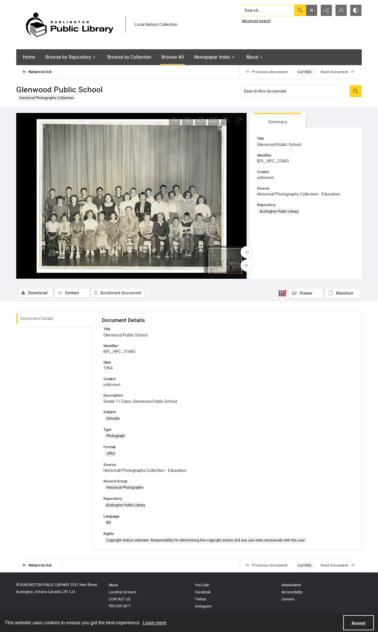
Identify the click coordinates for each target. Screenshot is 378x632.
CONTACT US (119, 599)
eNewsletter (291, 585)
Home (29, 57)
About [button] (252, 57)
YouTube (202, 585)
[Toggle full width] (246, 252)
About (113, 585)
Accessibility (291, 592)
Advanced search (256, 21)
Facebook (203, 592)
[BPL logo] (69, 24)
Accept (358, 622)
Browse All (172, 57)
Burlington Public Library (279, 211)
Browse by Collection (129, 57)
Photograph (115, 436)
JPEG (110, 454)
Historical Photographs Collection (46, 98)
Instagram (203, 606)
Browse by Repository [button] (68, 57)
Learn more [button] (155, 622)
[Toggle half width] (246, 265)
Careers (287, 599)
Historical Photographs (125, 487)
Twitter (200, 599)
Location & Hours (122, 592)
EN (108, 523)
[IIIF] (282, 293)
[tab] (278, 120)
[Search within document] (355, 91)
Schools (113, 418)
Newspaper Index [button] (212, 57)
